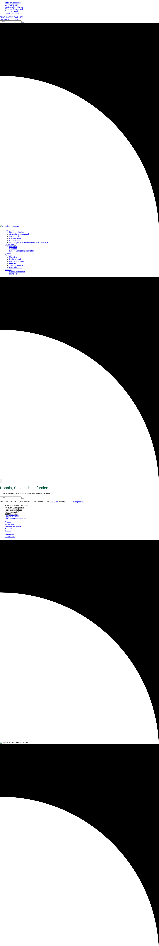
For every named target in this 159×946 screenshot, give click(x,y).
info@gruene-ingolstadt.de (16, 518)
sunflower (54, 502)
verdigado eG (78, 502)
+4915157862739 (12, 516)
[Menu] (1, 481)
